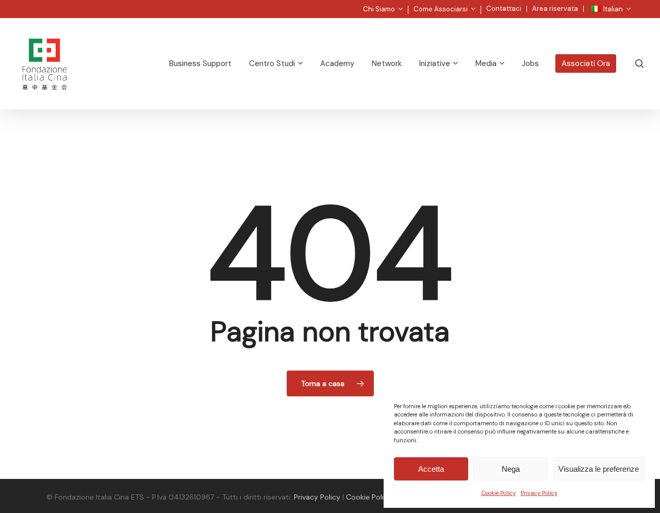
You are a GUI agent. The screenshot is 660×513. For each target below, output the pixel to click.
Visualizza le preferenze (598, 468)
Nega (511, 468)
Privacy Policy (539, 492)
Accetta (431, 468)
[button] (640, 5)
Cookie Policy (499, 492)
